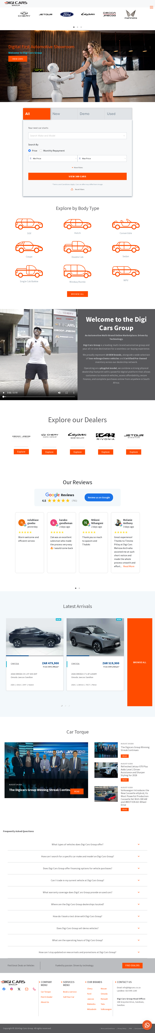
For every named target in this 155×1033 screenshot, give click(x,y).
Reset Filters (79, 189)
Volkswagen (106, 1009)
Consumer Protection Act (142, 1029)
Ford (89, 993)
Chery (89, 988)
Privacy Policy (122, 1029)
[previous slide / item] (3, 18)
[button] (73, 27)
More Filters (78, 167)
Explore (21, 451)
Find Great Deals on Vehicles (21, 965)
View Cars (17, 58)
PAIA (130, 1029)
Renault (104, 999)
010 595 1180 (131, 990)
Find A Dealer (47, 997)
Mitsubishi (91, 1009)
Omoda (104, 993)
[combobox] (30, 135)
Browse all (77, 294)
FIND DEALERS (132, 965)
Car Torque (46, 991)
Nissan (104, 988)
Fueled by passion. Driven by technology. (74, 965)
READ (76, 791)
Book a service (70, 991)
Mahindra (91, 1004)
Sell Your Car (68, 997)
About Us (45, 1002)
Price (34, 150)
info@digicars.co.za (131, 987)
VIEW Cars (77, 176)
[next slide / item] (152, 18)
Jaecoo (90, 999)
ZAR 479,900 (50, 663)
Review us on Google (99, 497)
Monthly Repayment (54, 150)
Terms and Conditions (108, 1029)
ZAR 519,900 (110, 663)
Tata (103, 1004)
